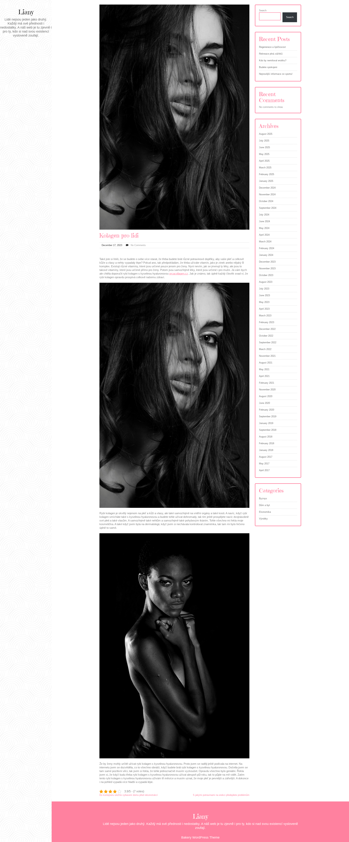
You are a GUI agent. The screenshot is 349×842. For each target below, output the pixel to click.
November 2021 (267, 356)
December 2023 (267, 261)
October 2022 (266, 335)
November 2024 (267, 194)
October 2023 (266, 275)
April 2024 (264, 234)
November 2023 (267, 268)
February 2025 (266, 174)
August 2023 (265, 282)
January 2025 (266, 181)
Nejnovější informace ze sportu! (275, 74)
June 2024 (264, 221)
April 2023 (264, 308)
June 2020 (264, 403)
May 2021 (264, 369)
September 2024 (267, 208)
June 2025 (264, 147)
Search (262, 10)
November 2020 (267, 389)
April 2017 (264, 470)
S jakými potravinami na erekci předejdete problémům (221, 795)
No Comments (138, 245)
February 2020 (266, 409)
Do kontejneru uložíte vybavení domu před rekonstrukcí (128, 795)
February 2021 (266, 382)
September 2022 (267, 342)
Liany (26, 12)
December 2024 (267, 187)
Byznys (263, 498)
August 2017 (265, 456)
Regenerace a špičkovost (272, 47)
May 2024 (264, 228)
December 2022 (267, 329)
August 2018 (265, 436)
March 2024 (265, 241)
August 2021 (265, 362)
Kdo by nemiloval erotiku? (272, 60)
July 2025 (264, 140)
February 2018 (266, 443)
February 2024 (266, 248)
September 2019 (267, 416)
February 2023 (266, 322)
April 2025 (264, 160)
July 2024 (264, 214)
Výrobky (263, 518)
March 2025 (265, 167)
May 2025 (264, 154)
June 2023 (264, 295)
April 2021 (264, 376)
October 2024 (266, 201)
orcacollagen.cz (178, 273)
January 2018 (266, 450)
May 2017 (264, 463)
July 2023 (264, 288)
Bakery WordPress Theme (200, 837)
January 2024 (266, 255)
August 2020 (265, 396)
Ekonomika (265, 512)
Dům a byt (264, 505)
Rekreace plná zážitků (270, 53)
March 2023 (265, 315)
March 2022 (265, 349)
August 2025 (265, 134)
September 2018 (267, 430)
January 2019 (266, 423)
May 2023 (264, 302)
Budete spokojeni (268, 67)
